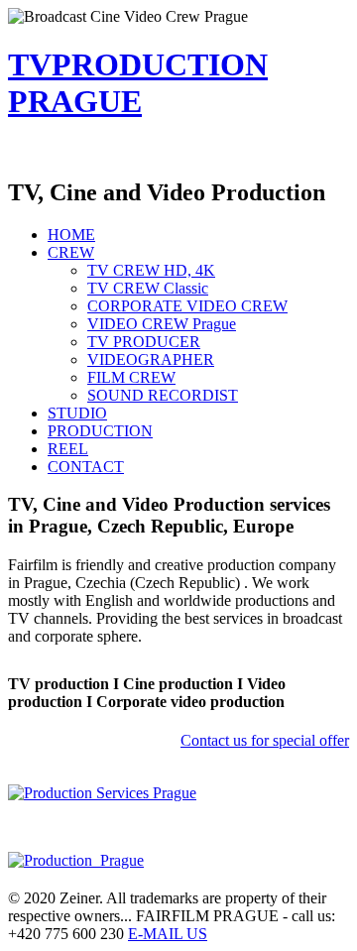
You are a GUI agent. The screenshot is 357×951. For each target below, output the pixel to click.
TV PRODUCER (143, 341)
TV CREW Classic (147, 288)
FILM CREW (131, 377)
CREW (71, 252)
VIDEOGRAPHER (150, 359)
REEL (68, 448)
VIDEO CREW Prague (161, 323)
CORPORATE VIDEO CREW (187, 305)
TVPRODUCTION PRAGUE (138, 83)
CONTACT (86, 466)
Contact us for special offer (264, 740)
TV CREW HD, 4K (151, 270)
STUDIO (77, 413)
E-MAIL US (167, 933)
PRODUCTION (100, 430)
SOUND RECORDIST (162, 395)
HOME (71, 234)
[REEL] (102, 792)
